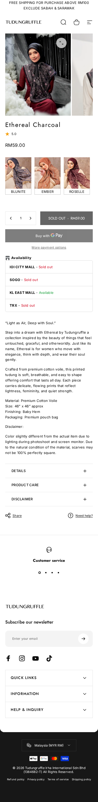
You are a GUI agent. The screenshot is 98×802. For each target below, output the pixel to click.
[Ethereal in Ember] (47, 173)
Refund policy (15, 779)
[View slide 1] (40, 572)
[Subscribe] (83, 638)
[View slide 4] (58, 572)
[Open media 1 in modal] (61, 43)
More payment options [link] (49, 247)
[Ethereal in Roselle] (77, 173)
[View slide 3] (52, 572)
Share (17, 516)
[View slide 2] (46, 572)
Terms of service (58, 779)
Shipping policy (81, 779)
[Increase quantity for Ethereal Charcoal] (30, 218)
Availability (21, 258)
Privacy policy (35, 779)
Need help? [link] (84, 516)
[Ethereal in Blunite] (18, 173)
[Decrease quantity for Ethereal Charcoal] (10, 218)
